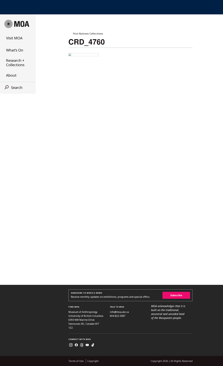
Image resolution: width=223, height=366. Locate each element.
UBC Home (111, 7)
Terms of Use (76, 361)
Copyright (93, 361)
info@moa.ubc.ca (119, 312)
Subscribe (176, 295)
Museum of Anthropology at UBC (16, 23)
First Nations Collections (88, 33)
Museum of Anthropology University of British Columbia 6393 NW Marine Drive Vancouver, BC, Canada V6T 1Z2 (85, 319)
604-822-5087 (117, 316)
